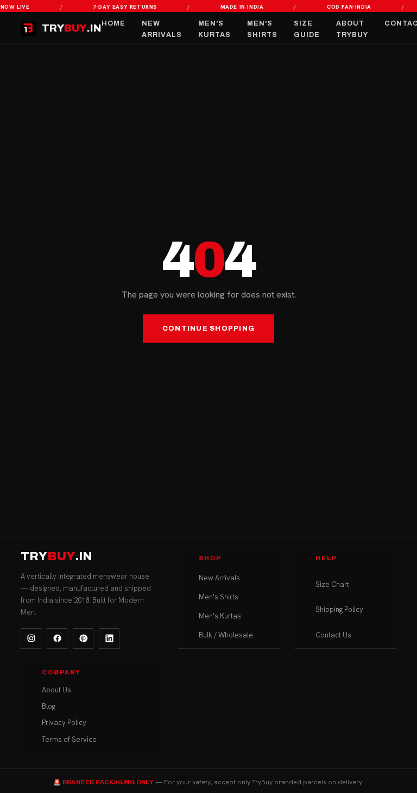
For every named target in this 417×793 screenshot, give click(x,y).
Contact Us (333, 635)
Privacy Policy (64, 722)
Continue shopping (208, 328)
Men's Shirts (262, 29)
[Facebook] (57, 638)
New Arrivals (162, 29)
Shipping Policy (339, 609)
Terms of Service (69, 739)
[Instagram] (31, 638)
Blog (48, 706)
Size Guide (307, 29)
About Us (56, 690)
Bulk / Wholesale (226, 635)
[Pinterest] (83, 638)
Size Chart (332, 584)
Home (113, 23)
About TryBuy (352, 29)
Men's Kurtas (214, 29)
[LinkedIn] (109, 638)
